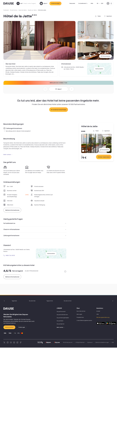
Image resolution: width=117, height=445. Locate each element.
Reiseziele (72, 3)
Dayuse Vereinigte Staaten (63, 317)
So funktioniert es (9, 223)
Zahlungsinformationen (11, 235)
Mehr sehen (7, 154)
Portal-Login (22, 327)
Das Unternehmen (81, 311)
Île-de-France (13, 10)
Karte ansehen (99, 69)
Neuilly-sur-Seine (32, 10)
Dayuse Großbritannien (62, 314)
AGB (113, 342)
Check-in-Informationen (11, 229)
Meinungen (79, 314)
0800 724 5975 (10, 255)
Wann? (59, 89)
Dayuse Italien (60, 321)
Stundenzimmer (68, 301)
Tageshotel (14, 301)
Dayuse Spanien (60, 324)
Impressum (90, 342)
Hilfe (92, 3)
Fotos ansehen (106, 56)
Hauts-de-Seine (22, 10)
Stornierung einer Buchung (102, 317)
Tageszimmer (50, 301)
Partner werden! (9, 327)
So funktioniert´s (82, 3)
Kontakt (98, 311)
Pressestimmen (80, 317)
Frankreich (6, 10)
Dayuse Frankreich (61, 311)
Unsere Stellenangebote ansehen (84, 320)
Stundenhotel (32, 301)
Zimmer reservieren (104, 157)
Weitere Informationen (12, 210)
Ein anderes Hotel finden (58, 110)
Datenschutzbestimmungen (102, 342)
